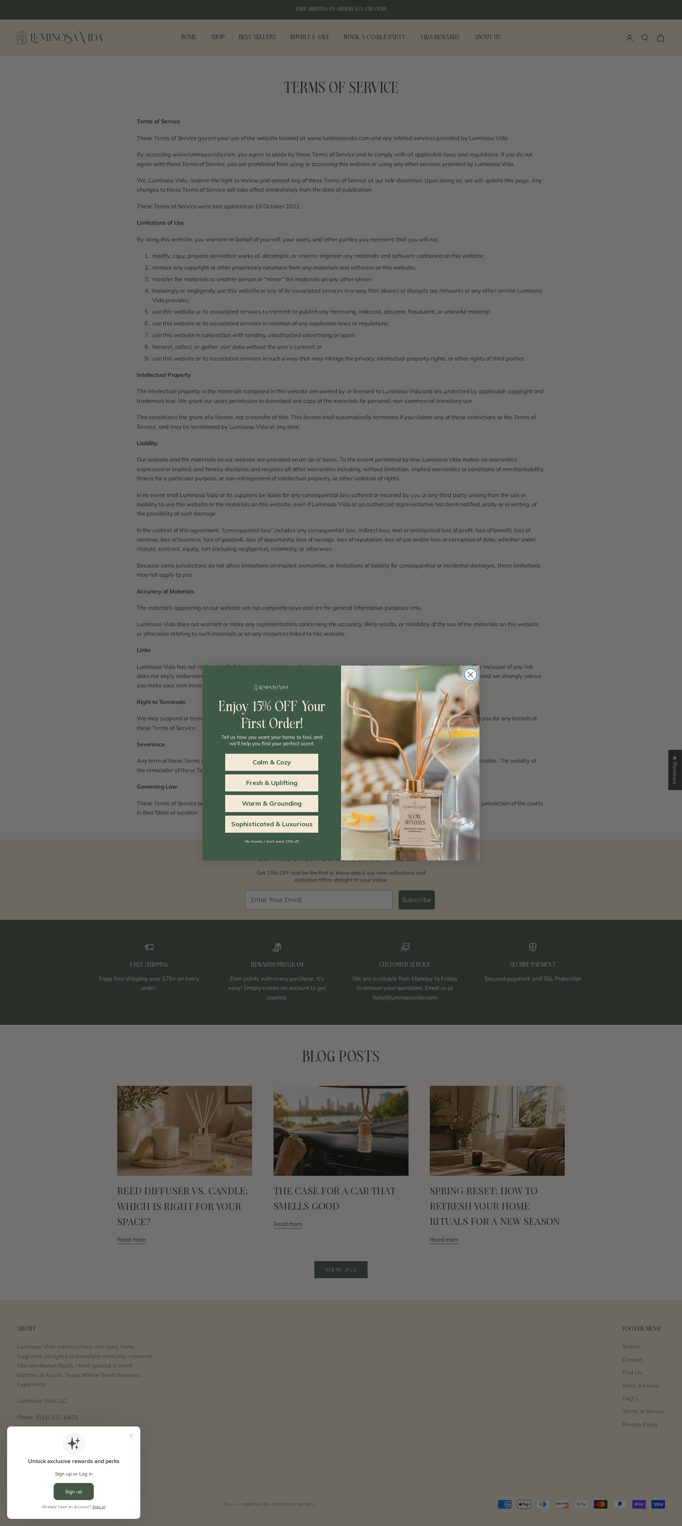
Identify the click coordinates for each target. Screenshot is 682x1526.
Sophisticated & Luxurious (272, 824)
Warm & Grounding (272, 803)
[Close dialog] (470, 674)
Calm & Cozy (272, 762)
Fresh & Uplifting (271, 783)
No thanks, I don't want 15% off (271, 841)
